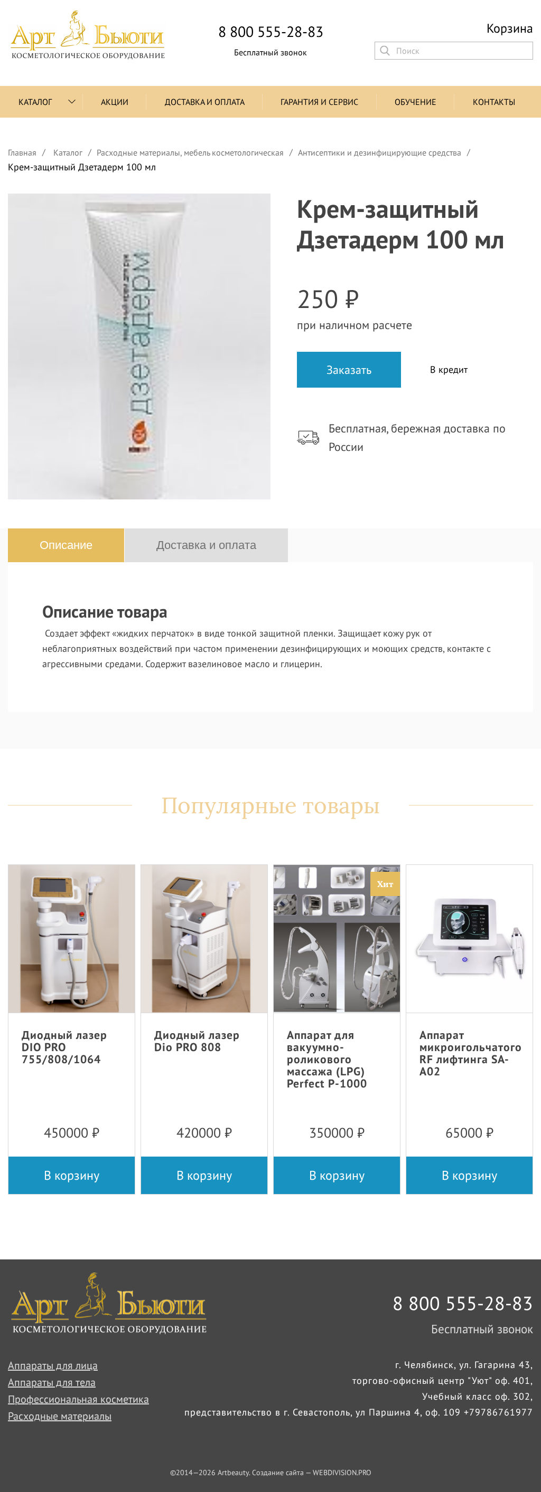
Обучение (415, 102)
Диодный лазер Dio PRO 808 (197, 1040)
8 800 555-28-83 (270, 31)
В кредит (449, 369)
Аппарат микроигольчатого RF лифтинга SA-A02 (470, 1053)
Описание (66, 545)
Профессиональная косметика (78, 1399)
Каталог (35, 102)
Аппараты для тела (52, 1382)
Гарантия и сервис (319, 102)
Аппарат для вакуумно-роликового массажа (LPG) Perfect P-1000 (327, 1059)
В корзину (71, 1175)
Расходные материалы (59, 1416)
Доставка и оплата (205, 102)
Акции (114, 102)
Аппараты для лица (53, 1365)
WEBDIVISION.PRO (342, 1472)
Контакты (494, 102)
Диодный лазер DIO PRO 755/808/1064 (64, 1046)
